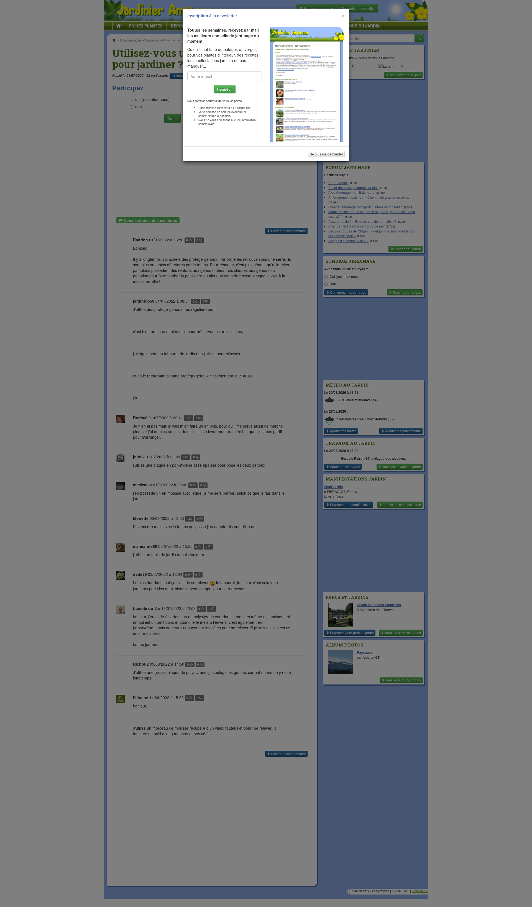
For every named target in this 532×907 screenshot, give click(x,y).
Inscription (224, 89)
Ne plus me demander (326, 154)
